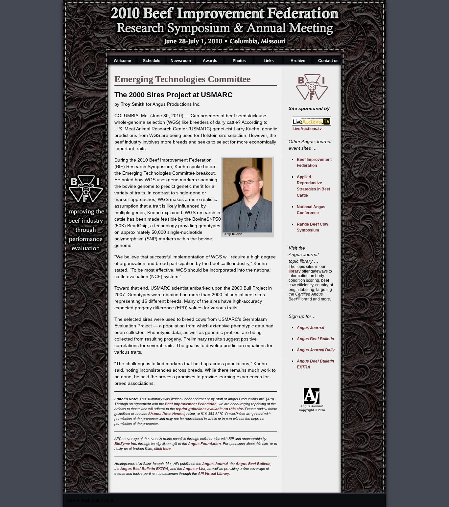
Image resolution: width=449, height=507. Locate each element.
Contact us (328, 60)
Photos (239, 60)
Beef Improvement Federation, (191, 404)
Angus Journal (215, 464)
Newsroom (181, 60)
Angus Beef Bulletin (253, 464)
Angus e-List (194, 469)
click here (162, 449)
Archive (298, 60)
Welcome (122, 60)
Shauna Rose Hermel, (166, 414)
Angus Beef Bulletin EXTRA (144, 469)
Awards (210, 60)
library (295, 271)
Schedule (151, 60)
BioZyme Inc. (125, 444)
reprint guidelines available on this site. (210, 409)
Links (269, 60)
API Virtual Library (213, 473)
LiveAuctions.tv (305, 128)
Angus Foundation (204, 444)
